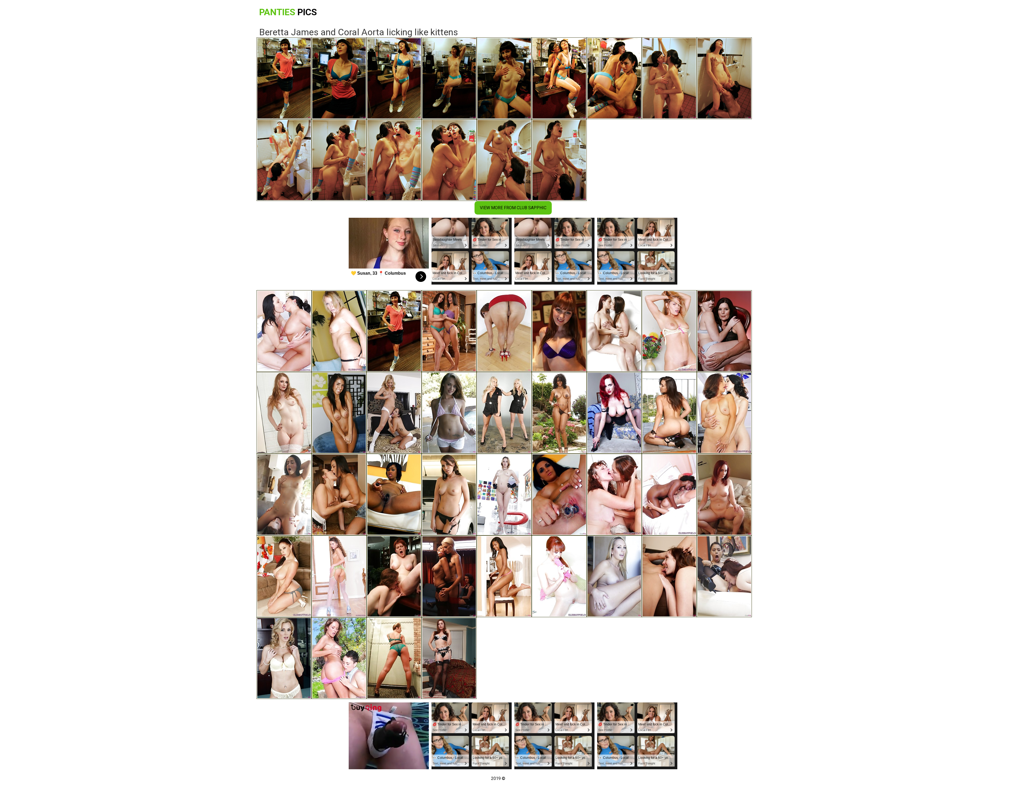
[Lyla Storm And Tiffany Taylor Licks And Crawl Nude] (449, 331)
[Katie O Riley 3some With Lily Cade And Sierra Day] (724, 494)
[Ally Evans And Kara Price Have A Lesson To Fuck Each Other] (669, 576)
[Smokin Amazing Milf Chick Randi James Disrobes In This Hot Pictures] (339, 331)
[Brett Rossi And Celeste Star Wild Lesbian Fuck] (614, 576)
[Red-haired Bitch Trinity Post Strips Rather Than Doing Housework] (559, 576)
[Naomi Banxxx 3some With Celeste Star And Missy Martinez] (559, 413)
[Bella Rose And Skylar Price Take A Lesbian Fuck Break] (504, 413)
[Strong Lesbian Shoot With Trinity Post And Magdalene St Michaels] (724, 331)
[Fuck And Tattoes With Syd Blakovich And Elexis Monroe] (339, 658)
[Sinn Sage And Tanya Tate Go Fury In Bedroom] (669, 413)
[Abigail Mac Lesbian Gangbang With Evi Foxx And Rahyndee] (339, 413)
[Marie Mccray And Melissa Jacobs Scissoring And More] (559, 331)
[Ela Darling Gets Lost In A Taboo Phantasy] (284, 413)
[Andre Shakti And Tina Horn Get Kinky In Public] (394, 658)
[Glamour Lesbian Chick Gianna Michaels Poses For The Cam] (284, 576)
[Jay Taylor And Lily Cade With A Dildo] (394, 576)
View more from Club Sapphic (513, 207)
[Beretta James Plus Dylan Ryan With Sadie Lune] (449, 576)
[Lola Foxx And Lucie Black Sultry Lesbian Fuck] (284, 494)
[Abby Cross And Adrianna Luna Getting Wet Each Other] (339, 494)
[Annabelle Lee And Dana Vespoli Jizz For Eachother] (724, 576)
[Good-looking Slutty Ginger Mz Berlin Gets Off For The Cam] (614, 413)
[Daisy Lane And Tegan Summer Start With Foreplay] (449, 413)
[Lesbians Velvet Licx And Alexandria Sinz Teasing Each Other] (284, 331)
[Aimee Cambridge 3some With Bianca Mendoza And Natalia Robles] (449, 494)
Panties (288, 12)
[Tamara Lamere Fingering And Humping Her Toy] (394, 494)
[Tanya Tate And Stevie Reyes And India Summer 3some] (284, 658)
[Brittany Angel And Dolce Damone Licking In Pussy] (504, 576)
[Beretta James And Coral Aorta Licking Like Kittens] (394, 331)
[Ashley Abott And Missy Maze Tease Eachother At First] (394, 413)
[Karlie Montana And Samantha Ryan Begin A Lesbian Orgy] (614, 331)
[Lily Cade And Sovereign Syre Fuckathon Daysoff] (449, 658)
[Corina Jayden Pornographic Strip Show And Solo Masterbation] (559, 494)
